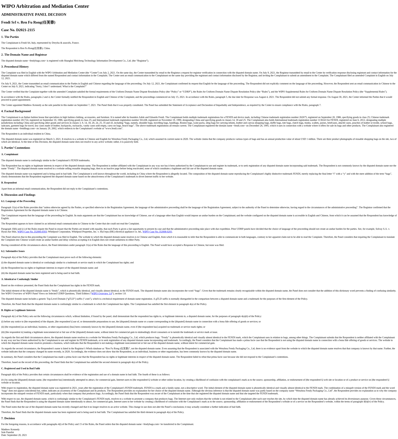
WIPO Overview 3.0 (101, 293)
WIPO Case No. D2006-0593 (32, 231)
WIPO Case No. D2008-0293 (157, 231)
